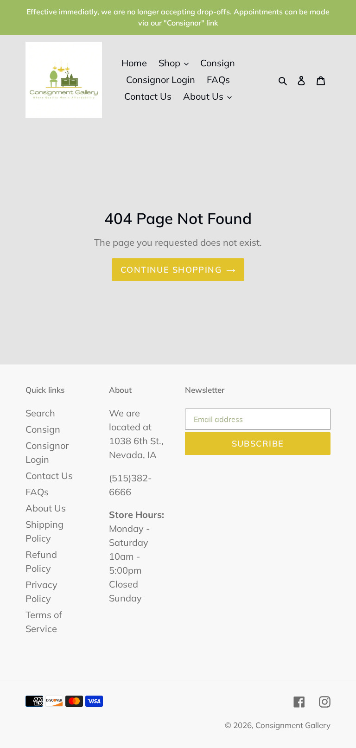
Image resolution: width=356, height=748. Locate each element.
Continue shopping (171, 269)
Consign (42, 429)
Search (40, 413)
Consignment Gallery (293, 725)
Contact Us (49, 475)
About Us (45, 508)
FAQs (37, 492)
